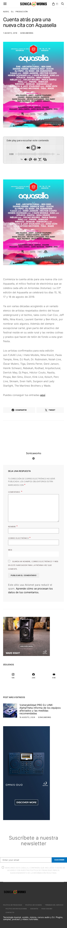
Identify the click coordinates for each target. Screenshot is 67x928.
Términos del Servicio (54, 905)
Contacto (10, 912)
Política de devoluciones (16, 909)
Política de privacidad (12, 905)
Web (10, 550)
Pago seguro (46, 909)
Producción (22, 11)
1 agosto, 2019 (10, 33)
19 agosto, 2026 (27, 717)
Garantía (34, 909)
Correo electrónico (19, 537)
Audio (6, 11)
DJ (12, 11)
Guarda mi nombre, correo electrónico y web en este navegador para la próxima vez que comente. (33, 565)
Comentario (14, 492)
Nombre (13, 526)
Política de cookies (33, 905)
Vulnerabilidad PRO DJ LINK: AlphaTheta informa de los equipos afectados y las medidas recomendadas (40, 709)
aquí (42, 395)
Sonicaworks (26, 33)
